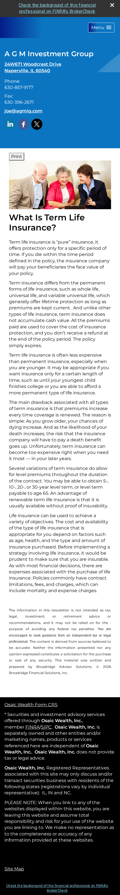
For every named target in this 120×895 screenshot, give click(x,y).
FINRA (32, 727)
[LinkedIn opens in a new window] (10, 123)
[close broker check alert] (112, 5)
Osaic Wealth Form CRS (30, 704)
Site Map (14, 869)
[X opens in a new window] (36, 123)
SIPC (46, 727)
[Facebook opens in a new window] (23, 123)
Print (16, 156)
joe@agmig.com (23, 111)
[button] (101, 27)
